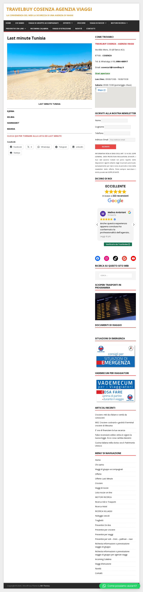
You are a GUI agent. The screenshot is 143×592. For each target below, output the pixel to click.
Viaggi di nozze (97, 23)
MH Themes (45, 586)
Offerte (67, 23)
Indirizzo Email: (102, 139)
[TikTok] (115, 258)
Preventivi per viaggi (104, 534)
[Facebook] (97, 258)
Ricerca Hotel (101, 506)
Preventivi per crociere (105, 529)
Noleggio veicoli (102, 515)
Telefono (99, 133)
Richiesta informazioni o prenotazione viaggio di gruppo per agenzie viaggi (112, 553)
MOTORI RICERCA (118, 23)
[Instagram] (106, 258)
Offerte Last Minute (104, 478)
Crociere (81, 23)
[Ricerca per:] (115, 275)
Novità (78, 28)
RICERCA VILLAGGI (103, 511)
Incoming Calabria (39, 28)
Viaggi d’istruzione (62, 28)
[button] (134, 224)
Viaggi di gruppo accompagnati (43, 23)
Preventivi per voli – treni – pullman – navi (114, 539)
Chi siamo (19, 23)
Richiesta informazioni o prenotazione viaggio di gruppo (112, 545)
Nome (98, 120)
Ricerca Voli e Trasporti (105, 502)
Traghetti (99, 520)
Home (8, 23)
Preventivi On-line (15, 28)
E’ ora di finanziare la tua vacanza (110, 430)
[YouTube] (133, 258)
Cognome (99, 126)
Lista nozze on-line (103, 492)
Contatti (90, 28)
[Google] (124, 258)
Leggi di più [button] (105, 236)
